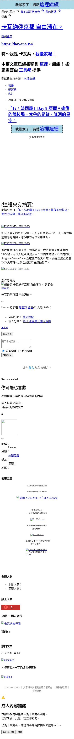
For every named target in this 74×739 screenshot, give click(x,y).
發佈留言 (7, 355)
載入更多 (7, 334)
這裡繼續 (49, 129)
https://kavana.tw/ (17, 44)
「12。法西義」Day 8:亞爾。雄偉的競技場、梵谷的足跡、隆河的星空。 (39, 114)
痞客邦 (23, 307)
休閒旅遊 (29, 78)
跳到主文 (6, 36)
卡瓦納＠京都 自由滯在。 (32, 27)
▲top (4, 327)
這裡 (44, 64)
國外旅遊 (28, 317)
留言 (30, 307)
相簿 (11, 85)
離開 (20, 732)
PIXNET (16, 687)
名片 (11, 93)
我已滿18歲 (8, 732)
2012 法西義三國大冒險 (37, 321)
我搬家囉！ (45, 54)
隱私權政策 (61, 687)
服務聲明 (37, 691)
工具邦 (25, 70)
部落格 (12, 89)
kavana (5, 287)
